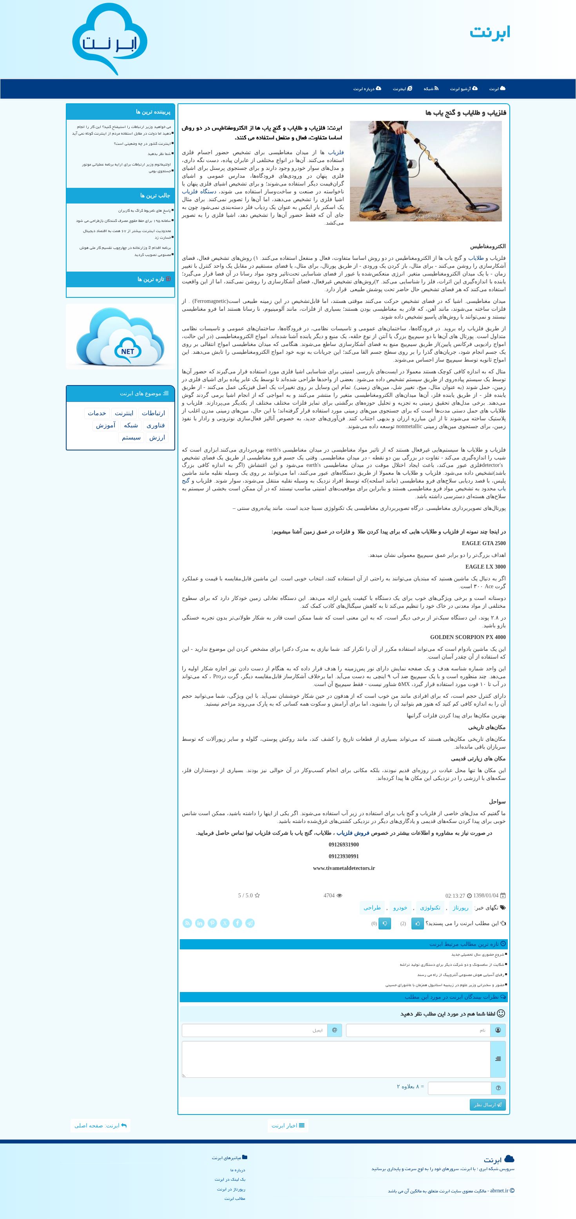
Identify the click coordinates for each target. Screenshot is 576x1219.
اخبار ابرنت (285, 1126)
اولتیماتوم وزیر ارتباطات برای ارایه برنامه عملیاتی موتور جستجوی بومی (126, 167)
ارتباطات (153, 413)
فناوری (156, 425)
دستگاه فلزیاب (199, 191)
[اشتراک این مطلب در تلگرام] (250, 923)
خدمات (97, 413)
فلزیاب (336, 152)
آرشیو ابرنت (461, 89)
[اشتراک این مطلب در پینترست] (212, 923)
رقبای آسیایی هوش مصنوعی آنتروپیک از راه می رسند (460, 975)
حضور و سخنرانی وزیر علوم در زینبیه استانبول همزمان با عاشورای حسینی (445, 985)
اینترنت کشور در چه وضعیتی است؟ (142, 144)
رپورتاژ (461, 908)
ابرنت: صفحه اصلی (97, 1126)
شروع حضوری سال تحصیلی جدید (477, 954)
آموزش (105, 425)
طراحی (372, 908)
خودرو (400, 908)
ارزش (157, 437)
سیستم (131, 437)
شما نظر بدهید (159, 154)
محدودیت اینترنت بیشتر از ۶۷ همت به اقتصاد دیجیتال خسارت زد (127, 234)
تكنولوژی (430, 908)
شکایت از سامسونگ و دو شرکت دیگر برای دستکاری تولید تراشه (452, 965)
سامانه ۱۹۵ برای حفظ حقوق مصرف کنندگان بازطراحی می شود (123, 221)
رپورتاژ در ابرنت (231, 1189)
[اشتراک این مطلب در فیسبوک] (237, 923)
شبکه (429, 89)
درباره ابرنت (364, 89)
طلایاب (476, 258)
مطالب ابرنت (235, 1198)
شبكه (131, 425)
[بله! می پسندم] (417, 923)
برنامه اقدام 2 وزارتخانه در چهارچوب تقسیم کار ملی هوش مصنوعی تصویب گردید (125, 251)
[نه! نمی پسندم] (385, 923)
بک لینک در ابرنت (230, 1179)
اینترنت (400, 89)
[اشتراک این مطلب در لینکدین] (199, 923)
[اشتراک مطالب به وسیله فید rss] (187, 923)
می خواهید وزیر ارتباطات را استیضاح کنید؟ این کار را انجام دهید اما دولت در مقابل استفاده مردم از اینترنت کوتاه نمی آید (121, 130)
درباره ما (237, 1170)
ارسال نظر (485, 1104)
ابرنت (490, 31)
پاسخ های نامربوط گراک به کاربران (144, 210)
